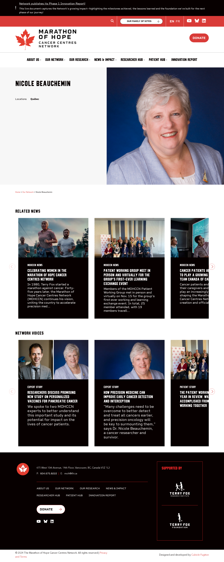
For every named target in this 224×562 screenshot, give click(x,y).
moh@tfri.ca (70, 473)
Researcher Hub (132, 60)
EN (172, 21)
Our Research (78, 60)
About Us (33, 60)
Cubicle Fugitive (200, 555)
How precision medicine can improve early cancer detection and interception (128, 397)
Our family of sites (139, 21)
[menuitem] (33, 60)
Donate (199, 38)
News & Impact (104, 60)
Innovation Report (184, 60)
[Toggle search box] (112, 20)
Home (17, 192)
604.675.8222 (48, 473)
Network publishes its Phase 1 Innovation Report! (52, 3)
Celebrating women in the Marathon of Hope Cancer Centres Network (47, 275)
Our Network (54, 60)
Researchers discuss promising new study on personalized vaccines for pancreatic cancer (52, 397)
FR (178, 21)
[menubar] (112, 60)
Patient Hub (157, 60)
